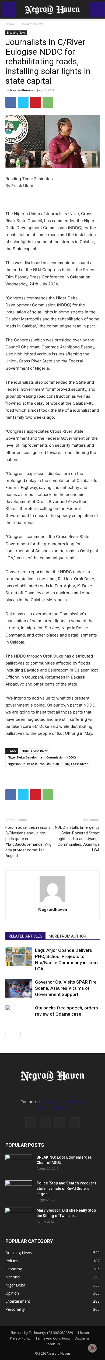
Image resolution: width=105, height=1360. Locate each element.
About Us (53, 1344)
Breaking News (32, 24)
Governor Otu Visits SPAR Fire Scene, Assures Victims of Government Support (66, 988)
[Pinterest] (35, 102)
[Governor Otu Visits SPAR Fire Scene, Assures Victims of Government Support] (18, 988)
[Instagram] (45, 1122)
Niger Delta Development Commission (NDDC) (42, 757)
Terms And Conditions (53, 1338)
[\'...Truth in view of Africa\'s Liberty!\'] (52, 9)
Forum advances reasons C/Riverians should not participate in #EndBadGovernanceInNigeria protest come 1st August (28, 841)
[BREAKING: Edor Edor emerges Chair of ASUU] (18, 1164)
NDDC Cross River (35, 751)
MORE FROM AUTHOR (67, 936)
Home (10, 24)
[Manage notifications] (92, 1348)
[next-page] (17, 1034)
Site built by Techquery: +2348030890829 (41, 1332)
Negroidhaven (21, 90)
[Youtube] (74, 1122)
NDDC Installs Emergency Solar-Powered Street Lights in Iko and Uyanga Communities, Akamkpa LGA (77, 838)
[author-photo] (52, 902)
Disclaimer (83, 1338)
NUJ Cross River (76, 764)
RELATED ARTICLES (25, 936)
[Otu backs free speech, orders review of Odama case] (18, 1014)
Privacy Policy (20, 1338)
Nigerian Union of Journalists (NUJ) (33, 764)
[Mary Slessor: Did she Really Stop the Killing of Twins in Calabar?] (18, 1217)
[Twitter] (23, 102)
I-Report (84, 1332)
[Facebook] (10, 102)
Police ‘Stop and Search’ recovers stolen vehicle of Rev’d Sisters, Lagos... (66, 1188)
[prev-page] (8, 1034)
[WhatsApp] (48, 102)
